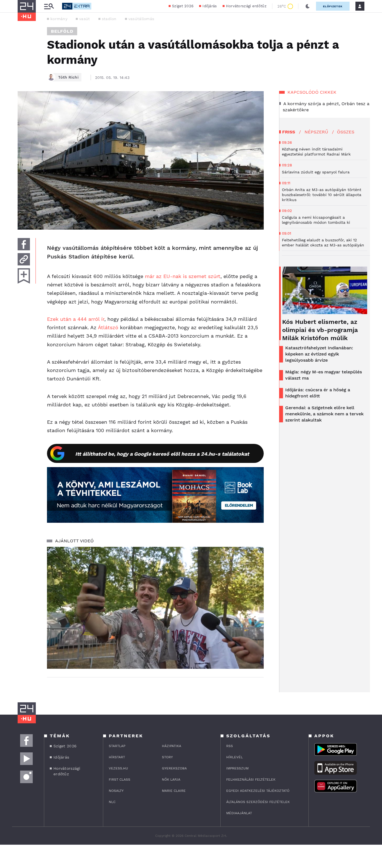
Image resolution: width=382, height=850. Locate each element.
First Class (119, 779)
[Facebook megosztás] (24, 244)
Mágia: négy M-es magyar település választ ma (323, 375)
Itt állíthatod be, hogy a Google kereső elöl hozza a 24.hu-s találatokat (162, 454)
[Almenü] (48, 6)
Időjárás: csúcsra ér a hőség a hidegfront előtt (317, 393)
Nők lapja (171, 779)
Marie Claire (174, 791)
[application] (155, 608)
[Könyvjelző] (24, 276)
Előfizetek (333, 6)
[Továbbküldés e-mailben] (24, 259)
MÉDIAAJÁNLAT (239, 813)
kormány (58, 19)
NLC (112, 802)
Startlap (117, 746)
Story (167, 757)
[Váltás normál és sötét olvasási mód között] (307, 6)
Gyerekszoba (174, 768)
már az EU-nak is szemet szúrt (182, 276)
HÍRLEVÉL (234, 757)
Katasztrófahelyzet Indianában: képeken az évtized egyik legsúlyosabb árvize (319, 354)
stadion (109, 19)
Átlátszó (108, 327)
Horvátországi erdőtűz (246, 6)
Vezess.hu (118, 768)
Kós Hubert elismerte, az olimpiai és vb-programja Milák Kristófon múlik (320, 330)
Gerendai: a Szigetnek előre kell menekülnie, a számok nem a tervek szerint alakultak (324, 414)
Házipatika (171, 746)
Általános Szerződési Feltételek (258, 802)
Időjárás (209, 6)
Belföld (62, 31)
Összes (345, 132)
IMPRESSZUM (237, 768)
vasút (84, 19)
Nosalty (116, 791)
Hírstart (117, 757)
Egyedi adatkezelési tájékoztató (257, 791)
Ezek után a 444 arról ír (75, 319)
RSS (229, 746)
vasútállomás (141, 19)
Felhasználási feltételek (250, 779)
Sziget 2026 (183, 6)
